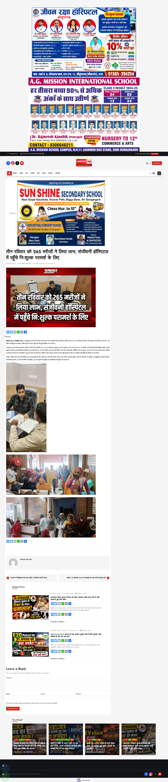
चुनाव (67, 593)
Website (78, 694)
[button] (152, 720)
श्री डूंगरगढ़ (28, 263)
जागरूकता (131, 739)
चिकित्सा (23, 263)
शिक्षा (38, 173)
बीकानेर (15, 173)
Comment (9, 678)
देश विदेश (57, 173)
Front (19, 263)
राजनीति (32, 173)
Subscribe (157, 163)
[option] (29, 739)
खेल (27, 173)
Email (43, 694)
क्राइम (21, 173)
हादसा (26, 739)
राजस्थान (50, 173)
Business (64, 630)
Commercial (71, 630)
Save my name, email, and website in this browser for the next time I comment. (33, 703)
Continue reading (57, 621)
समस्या (43, 173)
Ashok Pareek (12, 263)
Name (8, 694)
